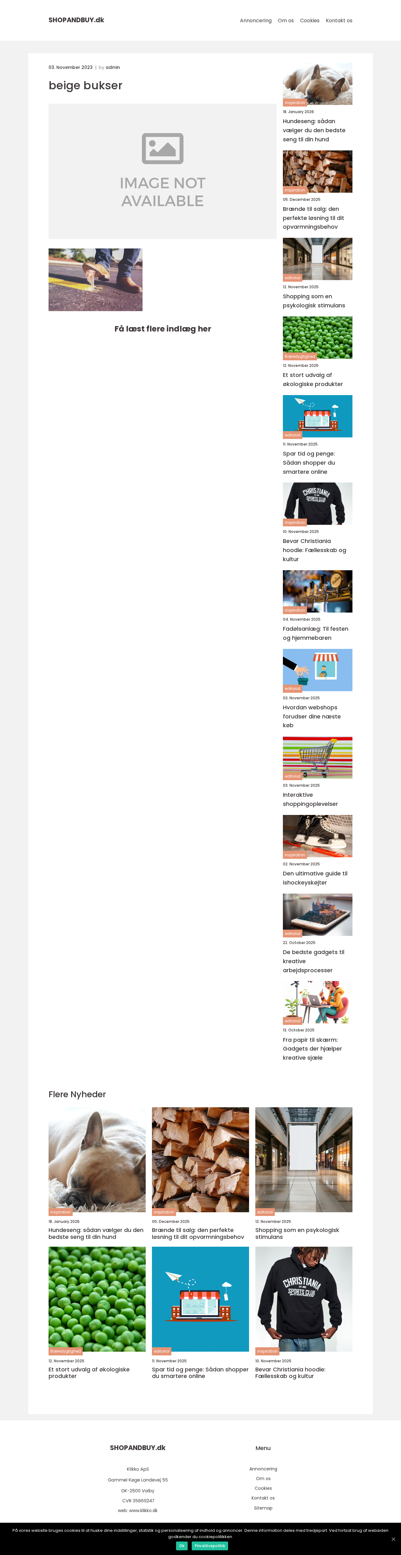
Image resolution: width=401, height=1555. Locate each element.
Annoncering (256, 20)
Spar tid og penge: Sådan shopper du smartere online (309, 463)
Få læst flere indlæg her (162, 328)
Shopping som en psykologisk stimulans (314, 300)
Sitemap (263, 1508)
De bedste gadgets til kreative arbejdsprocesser (313, 961)
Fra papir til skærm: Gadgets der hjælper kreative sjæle (312, 1049)
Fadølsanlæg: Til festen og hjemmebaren (315, 633)
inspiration (295, 102)
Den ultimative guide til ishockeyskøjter (315, 877)
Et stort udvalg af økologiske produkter (313, 379)
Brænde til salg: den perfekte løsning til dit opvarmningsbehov (313, 218)
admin (113, 67)
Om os (286, 20)
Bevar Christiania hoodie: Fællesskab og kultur (314, 550)
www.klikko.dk (143, 1510)
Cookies (310, 20)
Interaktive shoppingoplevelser (310, 799)
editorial (292, 277)
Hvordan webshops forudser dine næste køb (312, 716)
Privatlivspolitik (210, 1545)
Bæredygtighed (300, 356)
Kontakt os (339, 20)
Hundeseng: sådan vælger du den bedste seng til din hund (314, 130)
